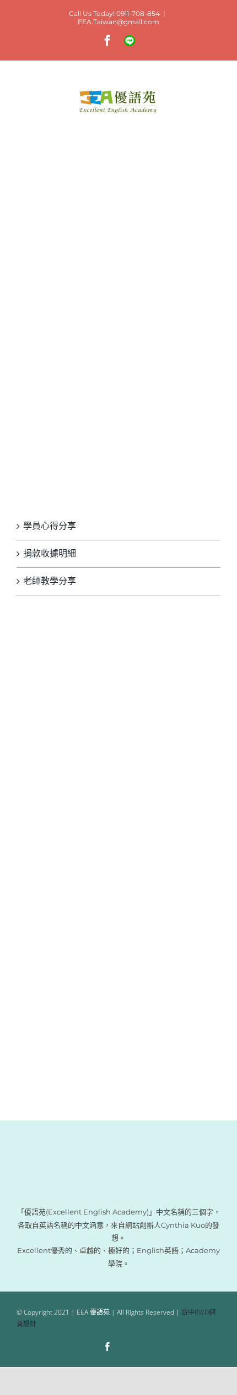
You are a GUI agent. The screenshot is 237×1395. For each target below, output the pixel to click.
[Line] (128, 1347)
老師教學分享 (49, 581)
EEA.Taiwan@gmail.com (118, 22)
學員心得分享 (49, 526)
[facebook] (107, 1346)
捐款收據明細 (49, 553)
